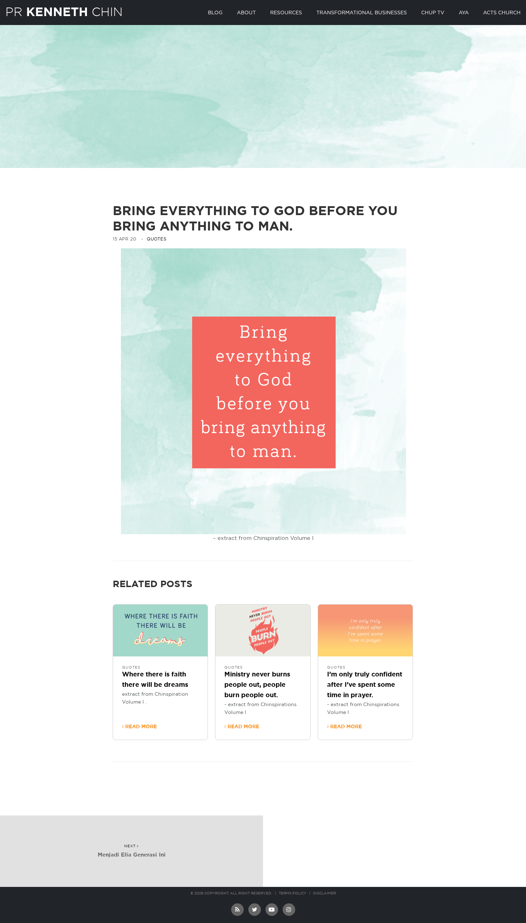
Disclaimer (324, 893)
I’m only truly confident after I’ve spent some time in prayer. (364, 685)
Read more (140, 726)
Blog (215, 12)
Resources (286, 12)
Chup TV (432, 12)
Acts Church (502, 12)
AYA (464, 12)
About (246, 12)
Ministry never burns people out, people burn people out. (257, 685)
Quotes (157, 239)
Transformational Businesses (361, 12)
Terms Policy (292, 893)
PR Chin (64, 12)
